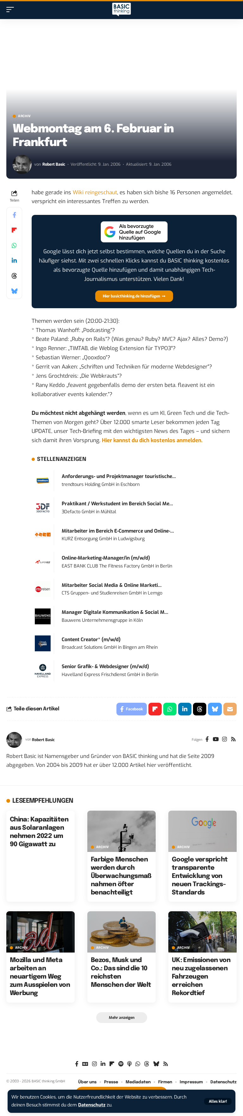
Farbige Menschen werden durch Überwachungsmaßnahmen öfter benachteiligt (121, 876)
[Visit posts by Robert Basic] (22, 164)
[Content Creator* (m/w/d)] (43, 643)
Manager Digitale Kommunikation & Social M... (115, 612)
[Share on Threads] (14, 275)
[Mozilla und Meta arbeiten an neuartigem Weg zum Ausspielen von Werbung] (40, 932)
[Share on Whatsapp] (14, 245)
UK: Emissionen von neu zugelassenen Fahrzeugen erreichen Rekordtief (201, 977)
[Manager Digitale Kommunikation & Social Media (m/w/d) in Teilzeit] (43, 616)
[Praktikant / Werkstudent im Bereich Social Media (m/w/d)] (43, 507)
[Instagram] (224, 740)
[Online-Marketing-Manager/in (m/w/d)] (43, 562)
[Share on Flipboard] (14, 230)
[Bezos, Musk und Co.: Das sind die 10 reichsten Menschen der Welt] (121, 932)
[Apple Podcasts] (129, 1064)
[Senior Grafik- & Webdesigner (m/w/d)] (43, 671)
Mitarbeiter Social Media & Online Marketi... (112, 585)
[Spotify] (121, 1064)
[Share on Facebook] (14, 215)
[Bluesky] (156, 1064)
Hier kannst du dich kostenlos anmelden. (152, 440)
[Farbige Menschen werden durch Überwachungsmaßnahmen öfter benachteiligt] (121, 831)
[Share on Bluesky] (14, 291)
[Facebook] (207, 740)
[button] (218, 1101)
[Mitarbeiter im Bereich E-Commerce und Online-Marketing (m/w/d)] (43, 535)
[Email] (230, 709)
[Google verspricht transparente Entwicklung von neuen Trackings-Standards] (202, 831)
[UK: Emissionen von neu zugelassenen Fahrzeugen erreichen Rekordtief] (202, 932)
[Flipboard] (112, 1064)
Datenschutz (91, 1105)
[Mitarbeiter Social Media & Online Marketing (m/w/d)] (43, 589)
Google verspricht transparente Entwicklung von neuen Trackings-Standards (200, 876)
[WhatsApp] (138, 1064)
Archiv (24, 116)
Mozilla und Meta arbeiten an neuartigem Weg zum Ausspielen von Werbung (40, 977)
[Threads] (146, 1064)
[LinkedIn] (103, 1064)
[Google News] (85, 1064)
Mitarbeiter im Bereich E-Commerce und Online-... (118, 531)
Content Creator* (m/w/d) (91, 639)
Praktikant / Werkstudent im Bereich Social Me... (117, 504)
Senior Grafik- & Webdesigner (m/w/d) (105, 666)
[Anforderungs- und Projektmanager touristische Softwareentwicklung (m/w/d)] (43, 480)
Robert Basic (53, 164)
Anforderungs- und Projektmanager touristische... (119, 476)
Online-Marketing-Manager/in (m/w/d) (106, 558)
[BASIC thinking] (121, 10)
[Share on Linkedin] (14, 260)
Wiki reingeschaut (95, 192)
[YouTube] (215, 740)
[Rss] (233, 740)
